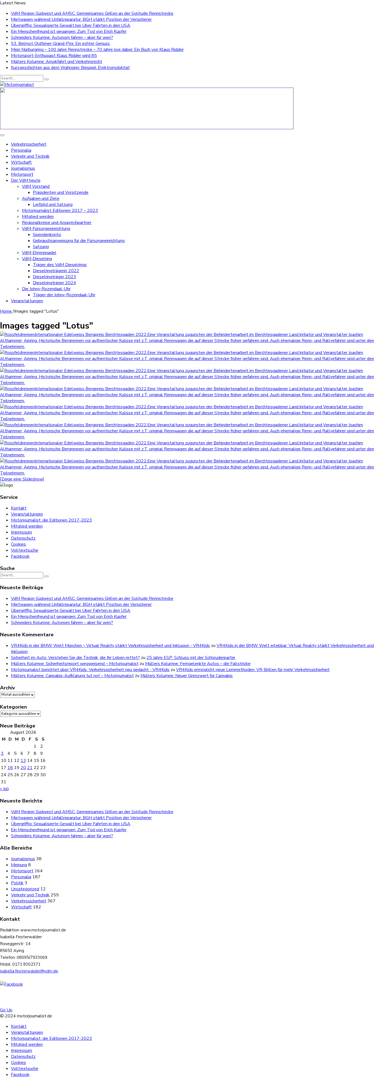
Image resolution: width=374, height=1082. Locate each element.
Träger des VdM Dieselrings (60, 265)
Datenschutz (23, 538)
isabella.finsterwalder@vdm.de (29, 971)
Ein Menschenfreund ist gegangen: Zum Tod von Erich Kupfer (68, 31)
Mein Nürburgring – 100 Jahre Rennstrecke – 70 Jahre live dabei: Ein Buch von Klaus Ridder (97, 50)
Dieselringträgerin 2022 (56, 271)
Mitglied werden (38, 217)
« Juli (4, 789)
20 (23, 768)
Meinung (19, 865)
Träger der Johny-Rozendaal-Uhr (64, 295)
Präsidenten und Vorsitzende (60, 192)
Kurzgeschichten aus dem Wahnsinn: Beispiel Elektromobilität (70, 68)
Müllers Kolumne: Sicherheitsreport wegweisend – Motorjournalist (75, 664)
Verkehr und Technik (30, 156)
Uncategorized (25, 889)
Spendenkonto (47, 235)
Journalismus (23, 168)
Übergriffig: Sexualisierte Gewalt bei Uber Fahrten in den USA (70, 25)
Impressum (21, 532)
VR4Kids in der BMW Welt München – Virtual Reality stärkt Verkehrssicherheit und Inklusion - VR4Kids (110, 646)
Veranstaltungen (27, 301)
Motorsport (22, 174)
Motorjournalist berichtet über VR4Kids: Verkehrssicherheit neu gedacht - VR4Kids (90, 670)
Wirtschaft (21, 162)
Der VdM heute (26, 180)
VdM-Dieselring (37, 259)
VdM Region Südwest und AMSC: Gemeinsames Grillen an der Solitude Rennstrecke (92, 13)
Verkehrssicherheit (28, 144)
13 (23, 761)
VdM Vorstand (36, 186)
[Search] (46, 79)
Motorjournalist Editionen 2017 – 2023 (60, 211)
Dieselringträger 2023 (54, 277)
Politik (17, 883)
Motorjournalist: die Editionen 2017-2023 (51, 520)
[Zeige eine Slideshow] (22, 479)
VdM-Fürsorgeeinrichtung (46, 229)
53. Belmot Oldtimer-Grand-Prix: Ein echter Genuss (60, 44)
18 (10, 768)
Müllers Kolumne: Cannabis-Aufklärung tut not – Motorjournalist (72, 676)
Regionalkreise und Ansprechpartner (56, 223)
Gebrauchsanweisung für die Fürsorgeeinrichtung (79, 241)
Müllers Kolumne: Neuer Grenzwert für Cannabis (186, 676)
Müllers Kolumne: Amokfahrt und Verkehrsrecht (56, 62)
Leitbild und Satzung (53, 205)
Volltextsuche (24, 550)
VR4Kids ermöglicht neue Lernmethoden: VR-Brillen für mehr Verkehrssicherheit (253, 670)
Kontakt (19, 508)
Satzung (41, 247)
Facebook (20, 556)
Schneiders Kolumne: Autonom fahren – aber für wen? (62, 37)
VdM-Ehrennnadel (39, 253)
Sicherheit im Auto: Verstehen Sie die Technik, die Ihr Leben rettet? (75, 658)
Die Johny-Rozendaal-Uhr (46, 289)
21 (30, 768)
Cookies (18, 544)
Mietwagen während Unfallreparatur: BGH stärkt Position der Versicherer (81, 19)
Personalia (21, 150)
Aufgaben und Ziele (40, 198)
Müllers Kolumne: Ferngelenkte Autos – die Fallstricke (198, 664)
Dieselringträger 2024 (54, 283)
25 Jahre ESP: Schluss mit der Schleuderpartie (190, 658)
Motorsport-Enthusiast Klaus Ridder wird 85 (54, 56)
